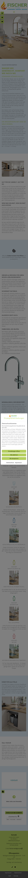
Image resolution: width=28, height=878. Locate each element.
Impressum (18, 462)
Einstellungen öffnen (14, 451)
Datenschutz (10, 462)
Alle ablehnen (14, 455)
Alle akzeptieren (14, 458)
